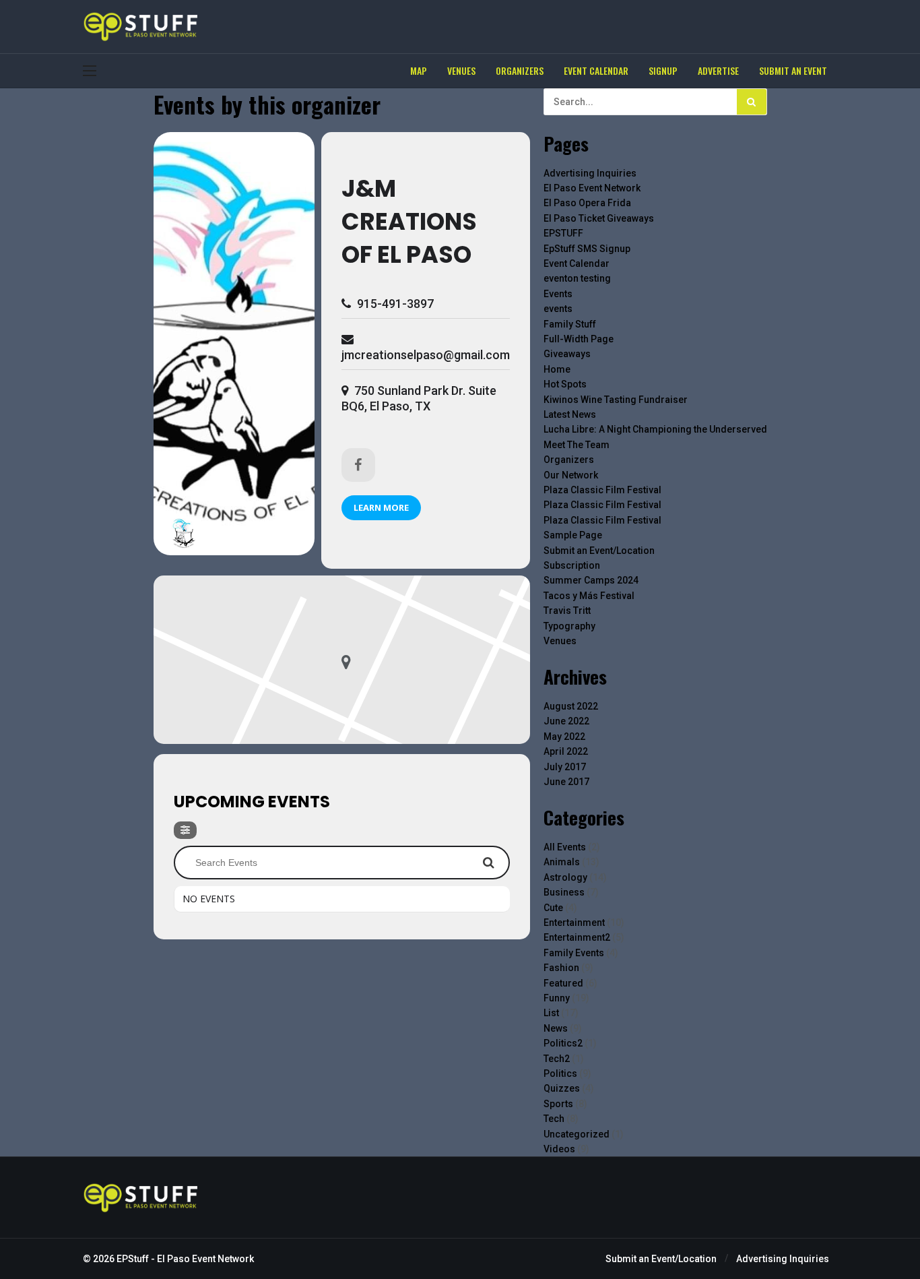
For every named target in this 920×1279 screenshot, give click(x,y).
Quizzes (562, 1088)
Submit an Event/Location (599, 550)
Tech (554, 1118)
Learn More (381, 507)
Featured (563, 983)
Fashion (561, 967)
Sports (558, 1103)
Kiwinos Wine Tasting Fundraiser (616, 399)
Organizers (569, 459)
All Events (565, 847)
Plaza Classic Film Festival (602, 490)
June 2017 (566, 781)
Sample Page (573, 535)
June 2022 (566, 721)
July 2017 (565, 766)
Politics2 (563, 1043)
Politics (560, 1073)
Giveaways (567, 353)
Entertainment (574, 922)
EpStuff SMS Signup (587, 248)
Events (558, 293)
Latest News (570, 414)
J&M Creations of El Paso (409, 221)
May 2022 (564, 736)
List (551, 1012)
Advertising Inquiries (590, 173)
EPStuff (133, 1258)
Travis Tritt (567, 610)
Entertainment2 (577, 937)
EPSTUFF (563, 233)
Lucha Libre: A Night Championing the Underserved (655, 429)
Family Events (574, 952)
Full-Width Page (579, 339)
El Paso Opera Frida (587, 202)
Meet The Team (577, 444)
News (556, 1028)
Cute (553, 907)
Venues (560, 640)
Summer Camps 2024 (591, 580)
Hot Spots (565, 384)
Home (557, 369)
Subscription (572, 565)
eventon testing (577, 278)
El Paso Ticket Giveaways (599, 218)
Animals (562, 861)
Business (564, 892)
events (558, 308)
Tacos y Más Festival (589, 595)
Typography (569, 626)
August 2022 (571, 706)
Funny (557, 998)
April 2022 (566, 751)
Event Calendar (577, 263)
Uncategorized (577, 1134)
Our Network (571, 475)
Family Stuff (570, 324)
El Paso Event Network (592, 188)
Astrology (565, 877)
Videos (559, 1149)
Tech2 (557, 1058)
